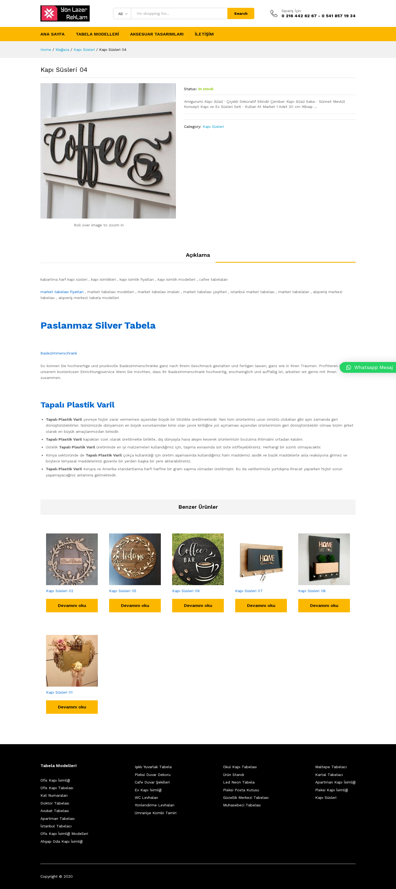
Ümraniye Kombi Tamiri (155, 813)
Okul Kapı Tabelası (240, 767)
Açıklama (198, 255)
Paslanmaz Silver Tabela (98, 325)
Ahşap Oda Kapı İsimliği (61, 841)
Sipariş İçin (291, 11)
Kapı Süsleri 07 (249, 591)
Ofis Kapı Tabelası (56, 788)
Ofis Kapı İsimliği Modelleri (64, 833)
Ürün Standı (233, 774)
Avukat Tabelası (54, 811)
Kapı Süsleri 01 (59, 692)
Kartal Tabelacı (329, 774)
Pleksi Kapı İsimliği (331, 790)
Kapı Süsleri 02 (59, 591)
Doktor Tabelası (54, 803)
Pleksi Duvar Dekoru (153, 774)
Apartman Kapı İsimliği (335, 782)
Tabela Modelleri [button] (97, 34)
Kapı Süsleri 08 (312, 591)
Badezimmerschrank (58, 353)
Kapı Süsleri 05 (122, 591)
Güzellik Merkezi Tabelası (246, 797)
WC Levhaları (146, 797)
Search (241, 13)
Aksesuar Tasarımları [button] (157, 34)
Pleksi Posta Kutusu (241, 790)
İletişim (204, 34)
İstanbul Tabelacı (56, 826)
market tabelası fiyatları (62, 292)
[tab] (198, 257)
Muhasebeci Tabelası (242, 805)
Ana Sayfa (52, 34)
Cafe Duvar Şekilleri (152, 782)
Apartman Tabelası (57, 818)
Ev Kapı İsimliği (148, 790)
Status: (190, 89)
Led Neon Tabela (239, 782)
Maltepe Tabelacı (331, 767)
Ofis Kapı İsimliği (55, 780)
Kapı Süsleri (213, 126)
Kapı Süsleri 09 (186, 591)
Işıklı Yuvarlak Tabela (153, 767)
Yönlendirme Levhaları (154, 805)
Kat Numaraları (54, 795)
